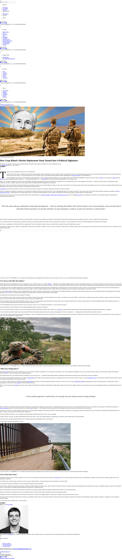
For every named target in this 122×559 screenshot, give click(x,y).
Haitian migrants (31, 377)
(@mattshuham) (9, 534)
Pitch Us (5, 97)
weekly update (8, 291)
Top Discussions (6, 546)
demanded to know (92, 377)
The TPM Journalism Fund (9, 58)
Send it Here (9, 504)
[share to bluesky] (3, 166)
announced (5, 371)
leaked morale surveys (62, 195)
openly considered (76, 175)
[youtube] (6, 23)
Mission (4, 91)
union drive (79, 195)
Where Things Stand (7, 41)
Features (5, 44)
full (31, 408)
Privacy (4, 76)
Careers (4, 95)
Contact (4, 72)
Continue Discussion (5, 551)
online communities (45, 195)
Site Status (5, 77)
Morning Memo (6, 39)
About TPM (5, 90)
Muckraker (5, 37)
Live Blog (5, 34)
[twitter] (3, 557)
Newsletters (5, 8)
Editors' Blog (6, 32)
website (101, 177)
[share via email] (4, 166)
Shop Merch (5, 13)
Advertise (5, 74)
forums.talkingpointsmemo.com (22, 549)
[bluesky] (0, 23)
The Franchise (6, 43)
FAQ (4, 71)
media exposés (53, 195)
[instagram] (4, 23)
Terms (4, 75)
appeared (17, 385)
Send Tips (2, 106)
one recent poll (57, 477)
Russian (2, 179)
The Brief (5, 38)
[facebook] (2, 23)
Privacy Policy (11, 558)
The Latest (5, 7)
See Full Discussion (7, 544)
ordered (18, 382)
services (59, 309)
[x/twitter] (3, 23)
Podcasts (5, 10)
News (4, 33)
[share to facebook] (0, 166)
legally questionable (4, 408)
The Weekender (6, 42)
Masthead (5, 93)
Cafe (4, 35)
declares (44, 179)
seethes (114, 177)
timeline (49, 284)
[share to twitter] (2, 166)
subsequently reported (79, 381)
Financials (5, 94)
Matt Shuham (5, 165)
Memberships (6, 57)
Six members (3, 188)
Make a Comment (7, 543)
